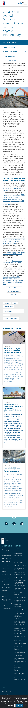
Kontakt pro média (10, 51)
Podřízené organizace (7, 568)
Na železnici (6, 204)
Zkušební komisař (18, 655)
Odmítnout (10, 705)
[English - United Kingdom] (22, 4)
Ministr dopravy (5, 550)
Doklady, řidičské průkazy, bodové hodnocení (18, 648)
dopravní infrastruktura (11, 318)
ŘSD (15, 303)
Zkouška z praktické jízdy (20, 597)
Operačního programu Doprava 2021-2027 (12, 198)
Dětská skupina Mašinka (7, 608)
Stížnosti (4, 571)
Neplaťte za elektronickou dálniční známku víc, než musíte (19, 679)
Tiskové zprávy (11, 42)
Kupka (6, 315)
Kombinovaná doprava (19, 558)
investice (7, 303)
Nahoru (14, 518)
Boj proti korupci (6, 584)
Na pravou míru (9, 56)
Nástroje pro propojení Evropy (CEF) (13, 201)
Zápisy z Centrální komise (7, 579)
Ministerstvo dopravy (6, 3)
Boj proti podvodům (6, 587)
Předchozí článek (14, 291)
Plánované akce (9, 47)
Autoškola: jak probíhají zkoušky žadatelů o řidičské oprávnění (19, 553)
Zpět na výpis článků (14, 288)
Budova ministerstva (6, 558)
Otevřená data (5, 566)
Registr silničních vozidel (20, 565)
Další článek (13, 294)
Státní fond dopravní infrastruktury (10, 310)
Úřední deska (5, 552)
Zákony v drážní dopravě (20, 643)
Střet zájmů (4, 582)
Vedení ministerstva (6, 555)
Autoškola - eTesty (18, 609)
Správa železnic (9, 306)
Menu (25, 3)
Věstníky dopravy (18, 640)
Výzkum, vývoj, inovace (19, 652)
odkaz (9, 701)
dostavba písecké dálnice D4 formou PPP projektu (12, 262)
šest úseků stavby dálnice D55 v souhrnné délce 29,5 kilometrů (14, 253)
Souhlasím (19, 705)
